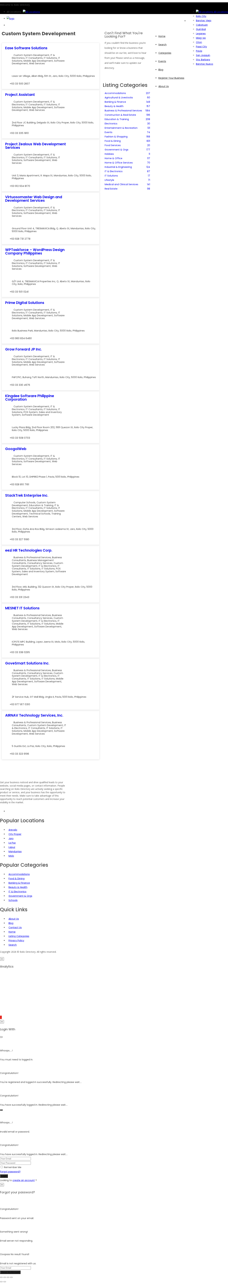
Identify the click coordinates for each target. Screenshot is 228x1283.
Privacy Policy (16, 940)
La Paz (12, 842)
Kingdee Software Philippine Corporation (29, 397)
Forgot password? (10, 1171)
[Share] (8, 1277)
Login (4, 1176)
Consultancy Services (39, 563)
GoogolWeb (15, 448)
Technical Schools (39, 513)
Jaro (11, 838)
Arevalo (13, 829)
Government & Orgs (20, 896)
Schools (13, 900)
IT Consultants (34, 58)
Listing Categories (19, 936)
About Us (14, 918)
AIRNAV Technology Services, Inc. (34, 715)
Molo (11, 856)
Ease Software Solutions (26, 48)
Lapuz (12, 847)
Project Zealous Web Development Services (35, 146)
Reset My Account (10, 1272)
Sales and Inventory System (38, 571)
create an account (24, 1180)
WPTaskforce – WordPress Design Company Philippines (35, 251)
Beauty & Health (18, 887)
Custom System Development (31, 55)
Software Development (37, 160)
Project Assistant (20, 94)
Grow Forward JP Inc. (23, 349)
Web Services (37, 63)
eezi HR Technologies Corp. (28, 550)
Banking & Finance (19, 883)
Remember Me (12, 1167)
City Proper (15, 834)
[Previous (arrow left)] (1, 1281)
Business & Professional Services (32, 557)
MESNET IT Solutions (22, 608)
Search (13, 945)
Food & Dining (17, 878)
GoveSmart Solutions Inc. (27, 663)
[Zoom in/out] (1, 1277)
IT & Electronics (47, 566)
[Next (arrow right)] (4, 1281)
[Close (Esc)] (11, 1277)
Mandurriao (15, 851)
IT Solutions (50, 58)
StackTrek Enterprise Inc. (26, 495)
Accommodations (19, 874)
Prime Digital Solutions (24, 302)
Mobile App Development (38, 60)
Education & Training (41, 505)
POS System (31, 412)
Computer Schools (24, 502)
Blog (11, 923)
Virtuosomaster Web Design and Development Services (33, 199)
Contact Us (15, 927)
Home (12, 931)
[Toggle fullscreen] (4, 1277)
